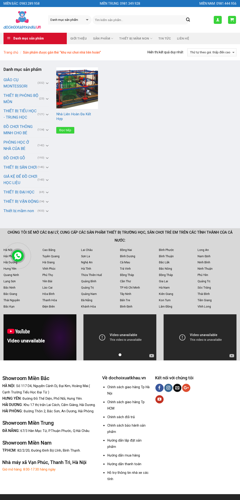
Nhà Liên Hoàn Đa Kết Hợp (73, 116)
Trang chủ (11, 52)
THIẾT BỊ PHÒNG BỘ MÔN (21, 98)
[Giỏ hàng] (232, 20)
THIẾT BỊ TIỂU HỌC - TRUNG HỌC (20, 114)
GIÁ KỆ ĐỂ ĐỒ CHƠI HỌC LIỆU (20, 179)
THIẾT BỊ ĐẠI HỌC (19, 192)
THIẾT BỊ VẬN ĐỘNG (21, 201)
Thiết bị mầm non (19, 210)
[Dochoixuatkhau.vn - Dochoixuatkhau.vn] (22, 20)
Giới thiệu (78, 38)
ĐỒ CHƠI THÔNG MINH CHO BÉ (18, 129)
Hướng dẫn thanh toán (124, 464)
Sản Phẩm (101, 38)
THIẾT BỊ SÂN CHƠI (20, 167)
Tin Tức (164, 38)
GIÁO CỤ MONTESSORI (15, 82)
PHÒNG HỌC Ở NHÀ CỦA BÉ (16, 145)
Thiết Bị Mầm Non (134, 38)
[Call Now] (18, 256)
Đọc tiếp (65, 130)
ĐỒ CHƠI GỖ (14, 158)
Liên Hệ (183, 38)
